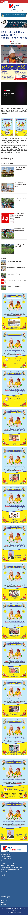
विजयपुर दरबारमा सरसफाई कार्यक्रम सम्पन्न (15, 274)
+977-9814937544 (6, 859)
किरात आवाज (15, 42)
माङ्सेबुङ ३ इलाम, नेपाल (6, 854)
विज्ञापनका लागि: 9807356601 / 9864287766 (12, 867)
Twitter (4, 902)
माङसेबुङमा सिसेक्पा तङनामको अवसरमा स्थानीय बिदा (19, 215)
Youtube (4, 904)
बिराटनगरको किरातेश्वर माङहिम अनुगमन (14, 261)
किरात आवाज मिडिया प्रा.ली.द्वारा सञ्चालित (10, 869)
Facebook (4, 900)
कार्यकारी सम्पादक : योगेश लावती (8, 865)
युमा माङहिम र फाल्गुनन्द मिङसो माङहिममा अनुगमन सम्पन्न (20, 184)
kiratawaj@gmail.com (7, 871)
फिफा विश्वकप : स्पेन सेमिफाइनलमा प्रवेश (14, 286)
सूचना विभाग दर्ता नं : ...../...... (8, 861)
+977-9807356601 (6, 856)
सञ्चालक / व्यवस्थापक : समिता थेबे (8, 863)
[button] (2, 1)
